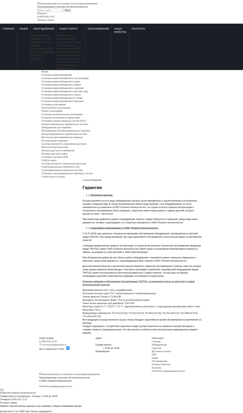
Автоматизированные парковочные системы (64, 124)
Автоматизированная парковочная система (64, 134)
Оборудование (43, 28)
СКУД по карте (49, 160)
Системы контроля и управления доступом (63, 144)
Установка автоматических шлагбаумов (62, 114)
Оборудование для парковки (56, 127)
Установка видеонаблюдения (56, 75)
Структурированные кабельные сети (60, 167)
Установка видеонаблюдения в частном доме (65, 78)
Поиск (67, 10)
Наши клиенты (120, 30)
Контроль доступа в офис (54, 154)
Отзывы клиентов (161, 364)
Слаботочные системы (53, 176)
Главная (8, 28)
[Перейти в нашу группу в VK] (68, 349)
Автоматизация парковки (54, 140)
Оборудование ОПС (41, 39)
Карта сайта (45, 352)
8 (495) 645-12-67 (46, 16)
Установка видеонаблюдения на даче (60, 81)
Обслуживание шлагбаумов (55, 108)
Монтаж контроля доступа (54, 147)
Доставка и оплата (161, 351)
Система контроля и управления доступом (63, 163)
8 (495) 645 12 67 (18, 399)
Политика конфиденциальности (168, 371)
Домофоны (36, 58)
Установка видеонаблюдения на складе (62, 98)
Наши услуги (68, 28)
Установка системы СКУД (54, 157)
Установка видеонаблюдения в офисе (61, 85)
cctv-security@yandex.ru (54, 345)
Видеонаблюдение (40, 35)
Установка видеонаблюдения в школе (61, 95)
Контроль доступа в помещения (58, 150)
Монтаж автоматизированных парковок (62, 137)
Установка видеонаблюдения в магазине (62, 101)
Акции (23, 28)
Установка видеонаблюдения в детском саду (64, 91)
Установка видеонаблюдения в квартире (62, 88)
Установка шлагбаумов (69, 42)
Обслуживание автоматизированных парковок (65, 131)
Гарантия (156, 348)
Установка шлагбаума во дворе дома (60, 117)
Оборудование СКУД (41, 48)
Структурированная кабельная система (62, 170)
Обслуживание (98, 28)
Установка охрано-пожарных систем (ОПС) (63, 121)
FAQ (154, 354)
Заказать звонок (45, 20)
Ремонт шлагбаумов (52, 111)
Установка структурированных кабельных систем (67, 173)
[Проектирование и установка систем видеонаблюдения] (67, 3)
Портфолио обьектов (106, 354)
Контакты (138, 28)
